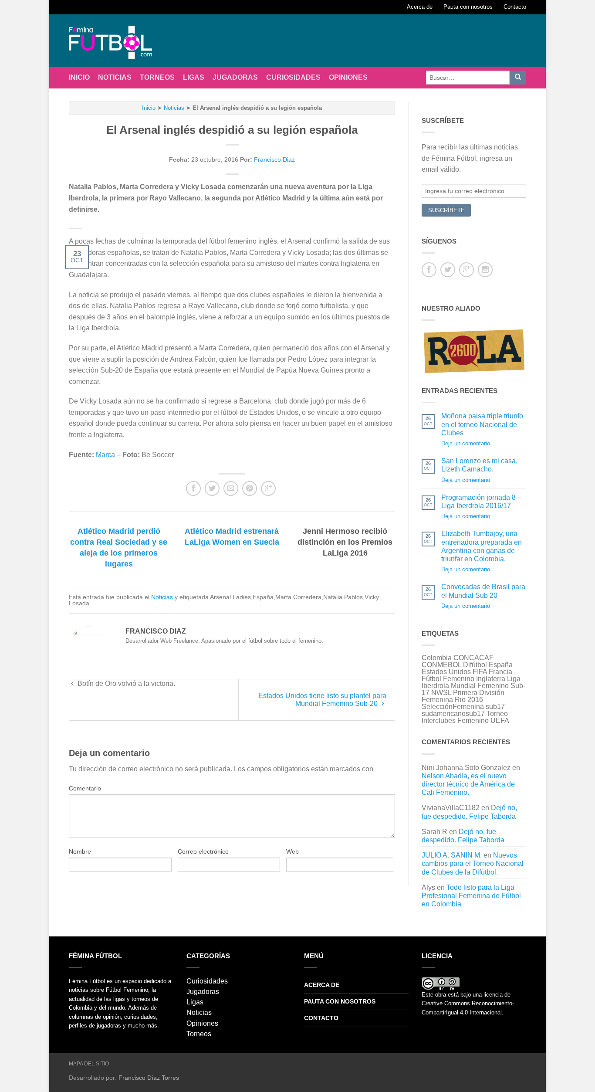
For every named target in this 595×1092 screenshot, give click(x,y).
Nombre (80, 851)
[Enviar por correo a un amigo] (230, 488)
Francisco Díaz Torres (148, 1077)
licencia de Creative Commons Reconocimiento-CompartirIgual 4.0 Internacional (468, 1003)
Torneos (157, 77)
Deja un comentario (465, 443)
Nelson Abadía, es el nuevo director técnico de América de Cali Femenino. (468, 784)
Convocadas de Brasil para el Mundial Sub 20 (483, 591)
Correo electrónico (203, 851)
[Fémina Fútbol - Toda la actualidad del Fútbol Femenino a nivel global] (114, 40)
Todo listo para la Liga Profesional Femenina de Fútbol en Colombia (471, 896)
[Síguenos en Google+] (466, 269)
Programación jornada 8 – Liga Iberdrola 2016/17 (481, 501)
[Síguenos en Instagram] (485, 269)
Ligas (193, 77)
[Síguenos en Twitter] (447, 269)
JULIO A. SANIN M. (452, 855)
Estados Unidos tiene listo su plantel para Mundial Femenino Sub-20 (322, 699)
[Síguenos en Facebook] (429, 269)
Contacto (515, 6)
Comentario (85, 788)
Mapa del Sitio (89, 1063)
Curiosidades (293, 77)
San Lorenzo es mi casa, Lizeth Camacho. (479, 465)
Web (292, 851)
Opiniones (348, 77)
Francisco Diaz (274, 159)
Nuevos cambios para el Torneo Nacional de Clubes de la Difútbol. (473, 863)
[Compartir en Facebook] (193, 488)
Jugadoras (235, 77)
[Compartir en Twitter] (212, 488)
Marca (105, 454)
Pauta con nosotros (468, 6)
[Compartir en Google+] (268, 488)
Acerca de (420, 6)
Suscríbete (446, 210)
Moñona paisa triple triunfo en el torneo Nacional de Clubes (482, 424)
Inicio (79, 77)
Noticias (115, 77)
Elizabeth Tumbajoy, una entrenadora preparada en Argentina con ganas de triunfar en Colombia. (481, 546)
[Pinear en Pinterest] (249, 488)
